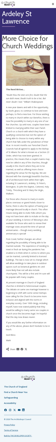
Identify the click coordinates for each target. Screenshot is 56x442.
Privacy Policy (9, 425)
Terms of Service (11, 430)
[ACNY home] (8, 4)
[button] (53, 4)
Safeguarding (11, 397)
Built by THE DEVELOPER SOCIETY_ (18, 436)
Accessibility (10, 403)
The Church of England (15, 386)
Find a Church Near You (15, 392)
